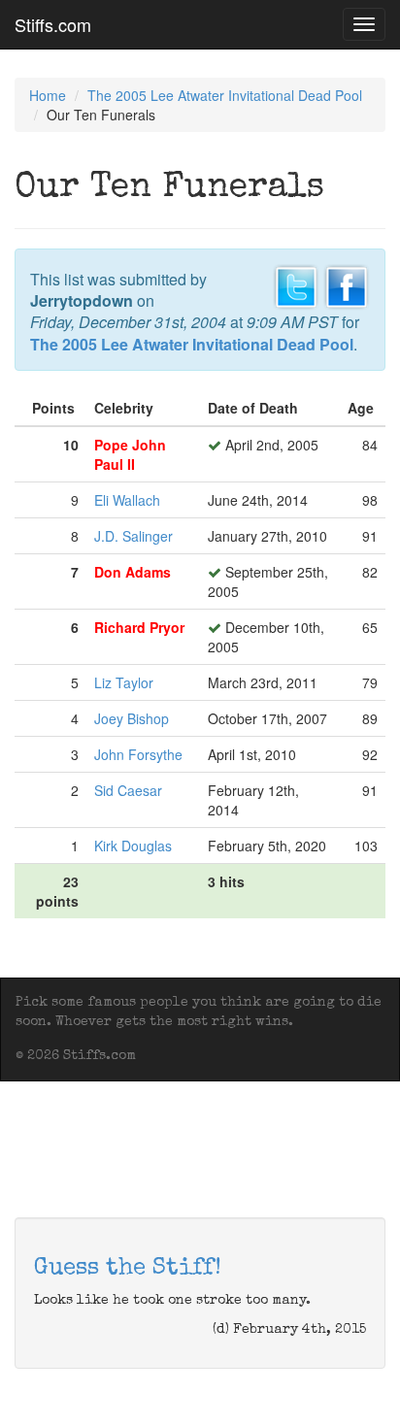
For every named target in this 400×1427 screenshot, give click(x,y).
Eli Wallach (127, 500)
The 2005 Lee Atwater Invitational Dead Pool (224, 95)
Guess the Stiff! (127, 1268)
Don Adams (132, 571)
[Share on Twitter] (296, 284)
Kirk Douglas (133, 845)
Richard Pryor (139, 627)
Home (47, 95)
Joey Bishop (131, 718)
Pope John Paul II (130, 454)
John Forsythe (138, 754)
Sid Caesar (128, 790)
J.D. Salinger (133, 536)
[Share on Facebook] (346, 284)
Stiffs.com (53, 24)
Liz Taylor (123, 682)
